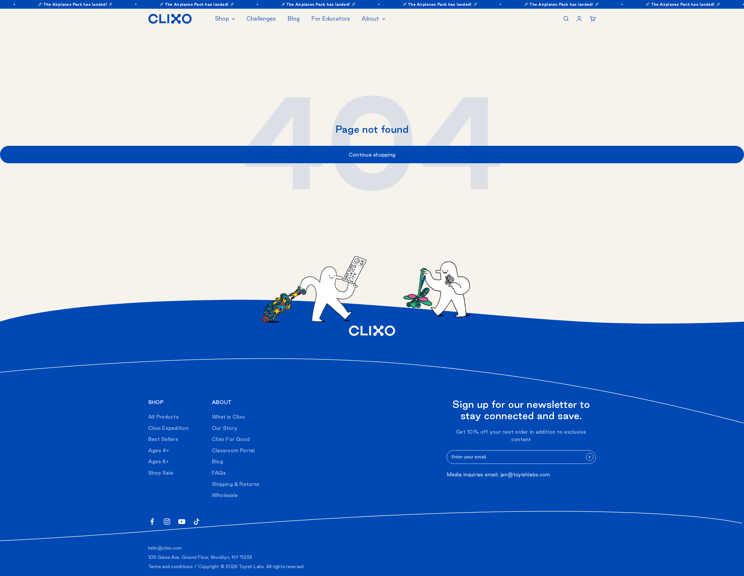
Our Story (224, 428)
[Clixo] (170, 19)
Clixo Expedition (168, 428)
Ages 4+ (159, 450)
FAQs (219, 472)
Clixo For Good (231, 439)
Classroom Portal (233, 450)
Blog (293, 18)
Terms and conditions (170, 566)
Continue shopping (372, 154)
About (370, 18)
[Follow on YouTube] (182, 521)
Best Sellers (163, 439)
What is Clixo (228, 416)
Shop (222, 18)
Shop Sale (160, 472)
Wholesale (225, 495)
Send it (589, 457)
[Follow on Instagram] (167, 521)
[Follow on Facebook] (152, 521)
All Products (163, 416)
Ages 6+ (158, 461)
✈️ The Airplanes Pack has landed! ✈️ (65, 4)
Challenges (261, 18)
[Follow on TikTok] (197, 521)
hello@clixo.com (165, 548)
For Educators (330, 18)
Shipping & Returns (235, 484)
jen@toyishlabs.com (525, 474)
